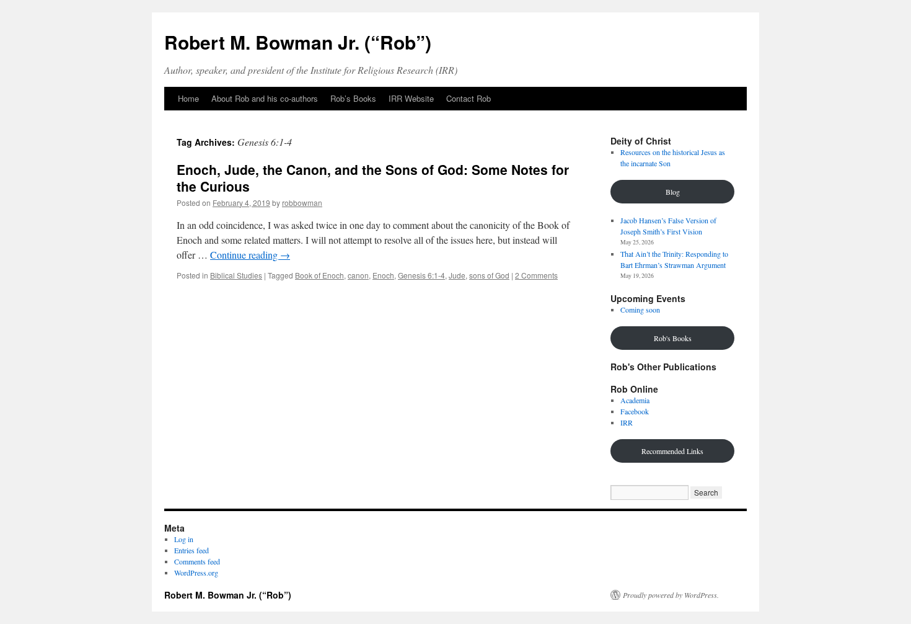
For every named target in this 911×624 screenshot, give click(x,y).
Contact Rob (468, 98)
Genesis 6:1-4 (421, 275)
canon (358, 275)
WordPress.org (196, 572)
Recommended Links (672, 451)
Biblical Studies (236, 275)
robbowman (302, 202)
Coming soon (640, 309)
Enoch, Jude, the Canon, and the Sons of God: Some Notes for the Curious (373, 177)
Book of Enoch (319, 275)
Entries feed (191, 550)
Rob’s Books (353, 98)
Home (188, 98)
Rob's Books (673, 338)
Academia (634, 400)
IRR (626, 422)
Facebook (634, 411)
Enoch (383, 275)
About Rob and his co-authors (264, 98)
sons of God (489, 275)
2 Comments (536, 275)
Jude (457, 275)
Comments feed (197, 561)
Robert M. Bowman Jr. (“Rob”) (297, 42)
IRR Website (411, 98)
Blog (673, 192)
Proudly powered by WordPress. (671, 595)
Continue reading (250, 254)
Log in (183, 539)
